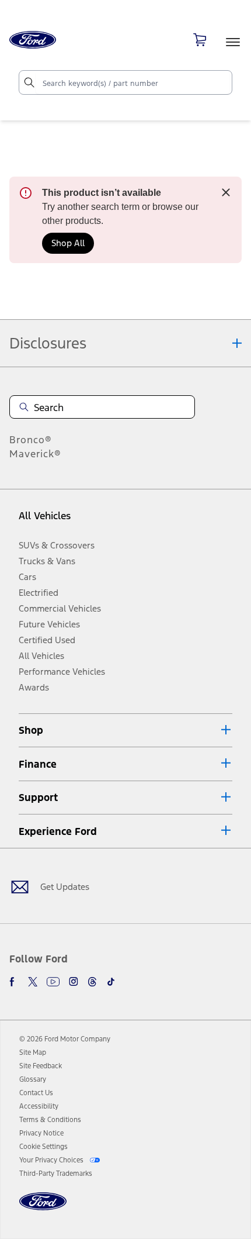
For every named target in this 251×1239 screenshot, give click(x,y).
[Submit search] (29, 82)
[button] (125, 730)
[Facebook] (14, 981)
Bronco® (30, 439)
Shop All (68, 243)
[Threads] (92, 981)
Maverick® (35, 453)
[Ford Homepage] (43, 1208)
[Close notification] (225, 192)
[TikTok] (111, 981)
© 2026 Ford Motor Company (64, 1039)
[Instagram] (73, 981)
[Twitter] (32, 981)
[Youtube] (53, 981)
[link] (32, 1052)
